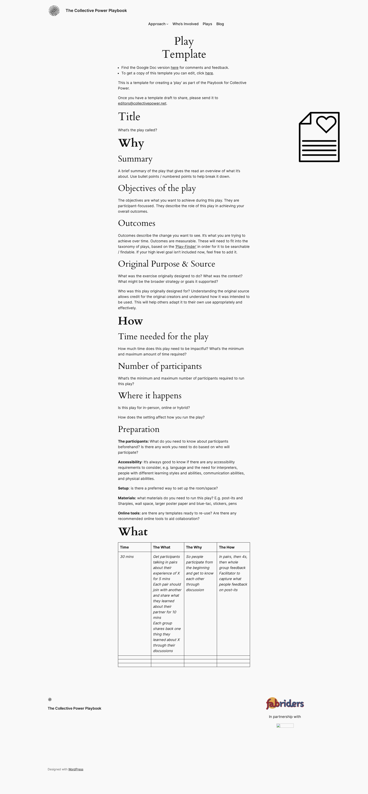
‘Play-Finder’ (185, 246)
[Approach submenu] (167, 24)
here (174, 67)
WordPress (75, 769)
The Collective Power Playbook (96, 10)
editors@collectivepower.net (142, 103)
